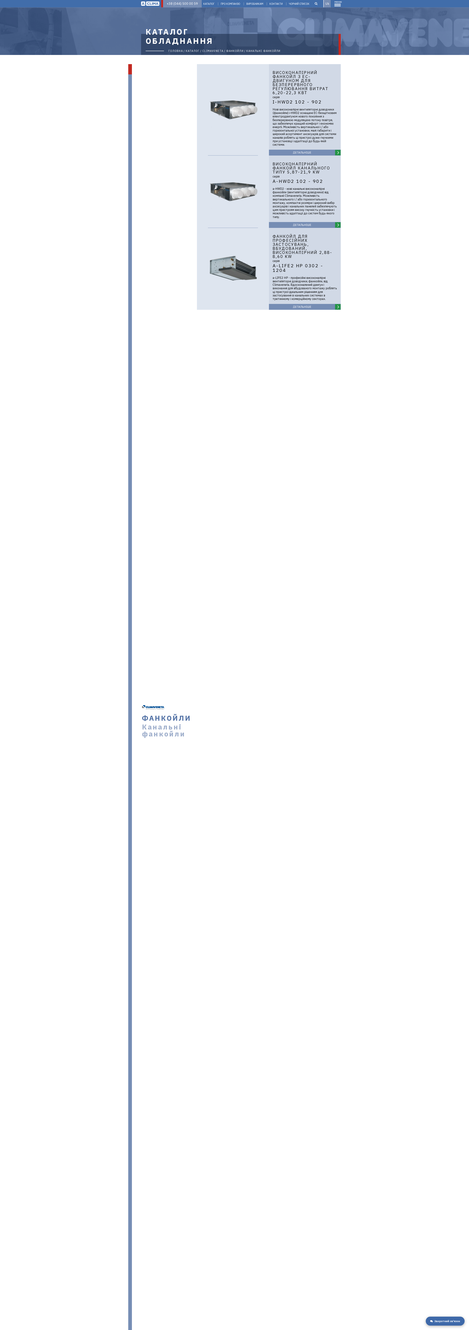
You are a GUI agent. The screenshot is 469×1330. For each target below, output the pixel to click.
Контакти (276, 3)
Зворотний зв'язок (447, 1321)
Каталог (209, 3)
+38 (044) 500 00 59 (182, 3)
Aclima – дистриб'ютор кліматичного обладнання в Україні (150, 3)
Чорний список (299, 3)
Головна (176, 51)
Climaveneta (213, 51)
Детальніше (302, 152)
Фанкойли (235, 51)
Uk (327, 3)
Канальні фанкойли (263, 51)
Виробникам (254, 3)
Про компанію (230, 3)
